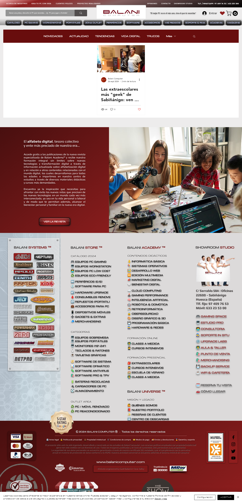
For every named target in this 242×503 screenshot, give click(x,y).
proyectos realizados (88, 3)
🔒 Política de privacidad (71, 440)
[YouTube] (233, 458)
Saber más (161, 499)
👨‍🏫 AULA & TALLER (211, 347)
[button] (232, 13)
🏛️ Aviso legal (52, 440)
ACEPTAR (225, 497)
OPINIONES (152, 3)
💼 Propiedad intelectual (95, 440)
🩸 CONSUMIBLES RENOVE (90, 297)
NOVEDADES (53, 36)
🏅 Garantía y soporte (185, 440)
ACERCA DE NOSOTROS (16, 3)
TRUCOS (153, 36)
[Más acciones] (140, 80)
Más (169, 36)
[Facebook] (233, 437)
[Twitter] (233, 451)
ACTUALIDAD (79, 36)
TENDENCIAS (105, 36)
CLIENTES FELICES (64, 3)
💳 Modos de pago (141, 440)
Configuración (205, 497)
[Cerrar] (238, 497)
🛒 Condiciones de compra (119, 440)
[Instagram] (233, 444)
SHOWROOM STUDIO (183, 3)
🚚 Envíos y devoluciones (162, 440)
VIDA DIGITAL (130, 36)
